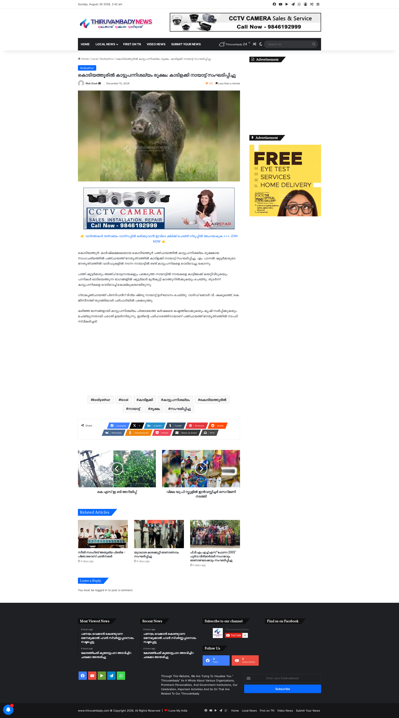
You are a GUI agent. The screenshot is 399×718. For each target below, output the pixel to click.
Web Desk (91, 83)
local (124, 400)
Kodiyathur (107, 58)
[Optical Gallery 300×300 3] (285, 215)
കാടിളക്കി (146, 400)
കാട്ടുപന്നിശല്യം (176, 400)
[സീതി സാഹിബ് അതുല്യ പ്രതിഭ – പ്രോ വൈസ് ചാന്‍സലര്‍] (103, 534)
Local (94, 58)
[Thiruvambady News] (116, 23)
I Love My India (177, 710)
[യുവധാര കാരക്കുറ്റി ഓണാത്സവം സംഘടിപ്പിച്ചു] (159, 534)
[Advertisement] (159, 359)
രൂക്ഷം (155, 409)
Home (85, 44)
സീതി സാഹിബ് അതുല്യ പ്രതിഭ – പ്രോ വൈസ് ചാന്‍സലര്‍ (101, 554)
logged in (101, 590)
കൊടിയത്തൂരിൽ (213, 400)
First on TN (132, 44)
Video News (156, 44)
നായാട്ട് (134, 409)
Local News (105, 44)
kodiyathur (101, 400)
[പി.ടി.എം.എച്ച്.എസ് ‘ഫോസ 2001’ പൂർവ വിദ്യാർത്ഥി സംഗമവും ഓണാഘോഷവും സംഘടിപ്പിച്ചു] (215, 534)
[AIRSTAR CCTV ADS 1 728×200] (159, 208)
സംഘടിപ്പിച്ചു (180, 409)
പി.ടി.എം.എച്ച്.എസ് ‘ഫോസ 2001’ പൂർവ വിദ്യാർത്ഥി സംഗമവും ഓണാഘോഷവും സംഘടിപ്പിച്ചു (213, 556)
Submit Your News (186, 44)
